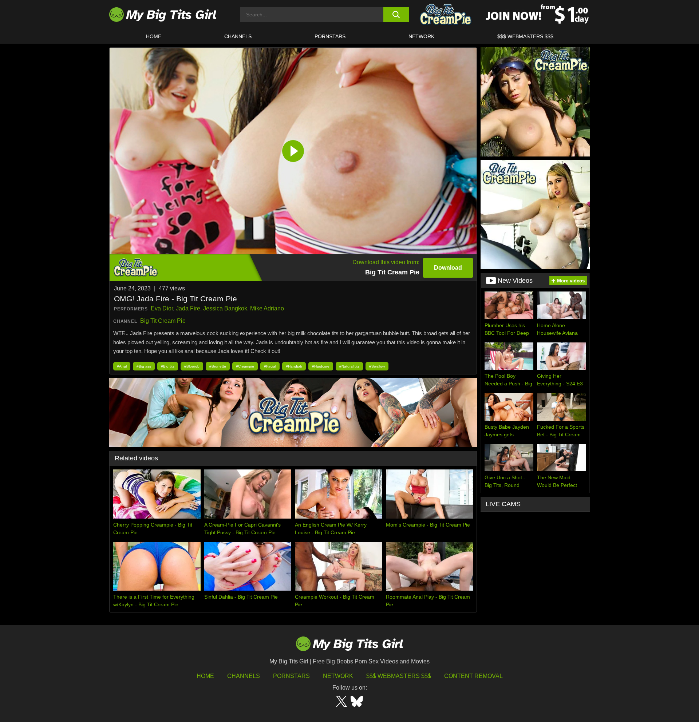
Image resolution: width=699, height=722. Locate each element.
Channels (243, 676)
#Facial (270, 366)
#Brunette (217, 366)
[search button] (395, 14)
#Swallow (377, 366)
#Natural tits (349, 366)
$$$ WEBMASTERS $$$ (525, 36)
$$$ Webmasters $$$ (398, 676)
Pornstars (330, 36)
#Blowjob (192, 366)
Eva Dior (162, 308)
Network (421, 36)
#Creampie (245, 366)
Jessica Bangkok (225, 308)
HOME (153, 36)
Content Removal (473, 676)
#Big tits (167, 366)
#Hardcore (320, 366)
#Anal (122, 366)
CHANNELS (238, 36)
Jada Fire (188, 308)
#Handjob (294, 366)
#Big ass (144, 366)
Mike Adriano (267, 308)
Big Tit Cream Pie (163, 321)
